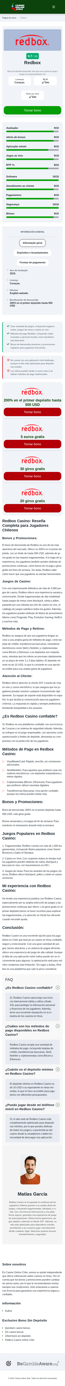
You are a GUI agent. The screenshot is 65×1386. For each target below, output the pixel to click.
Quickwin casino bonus (17, 1328)
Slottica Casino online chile (19, 1340)
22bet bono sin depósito (18, 1336)
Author (8, 1311)
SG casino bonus (14, 1332)
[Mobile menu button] (53, 7)
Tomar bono (32, 110)
